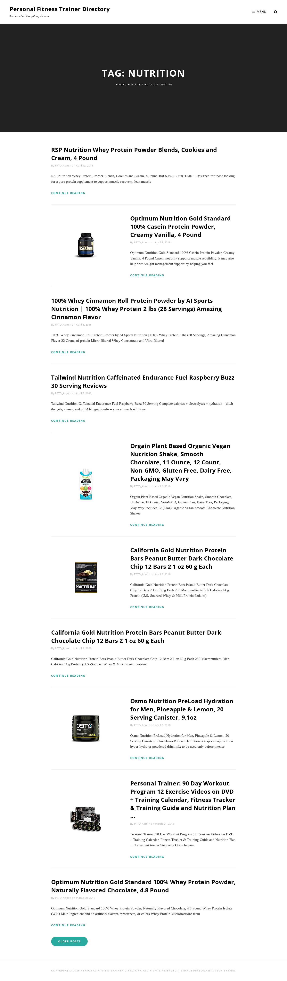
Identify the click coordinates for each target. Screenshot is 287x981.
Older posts (69, 941)
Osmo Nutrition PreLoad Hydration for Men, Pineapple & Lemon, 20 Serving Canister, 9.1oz (181, 709)
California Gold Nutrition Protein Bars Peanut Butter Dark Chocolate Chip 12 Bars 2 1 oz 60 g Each (181, 558)
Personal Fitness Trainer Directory (60, 9)
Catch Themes (224, 970)
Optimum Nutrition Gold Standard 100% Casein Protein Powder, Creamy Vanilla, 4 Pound (180, 226)
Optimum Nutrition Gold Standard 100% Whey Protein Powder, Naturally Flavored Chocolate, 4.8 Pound (143, 886)
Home (120, 84)
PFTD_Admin (63, 165)
